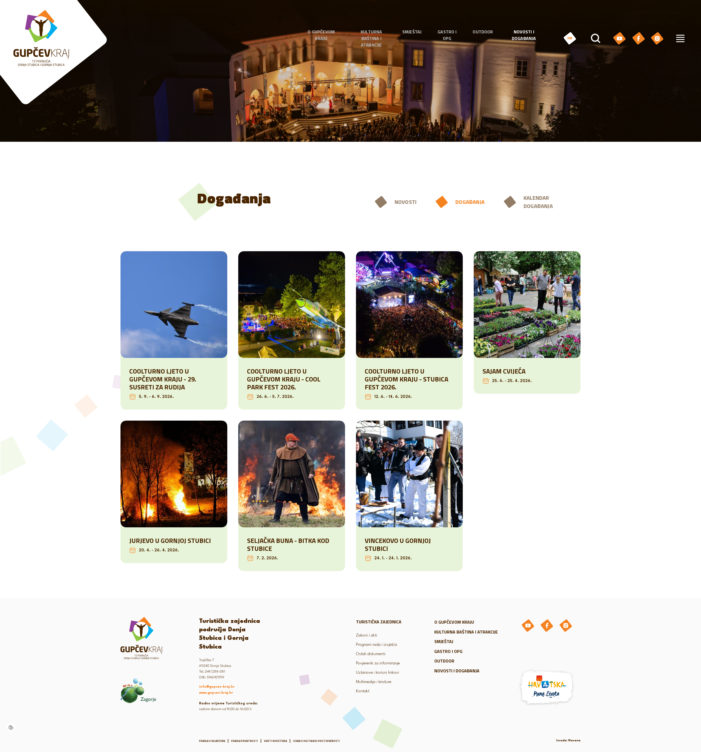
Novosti (405, 202)
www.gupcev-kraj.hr (216, 693)
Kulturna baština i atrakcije (371, 38)
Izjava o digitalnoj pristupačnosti (316, 741)
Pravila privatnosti (244, 741)
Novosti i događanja (524, 35)
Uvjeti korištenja (275, 741)
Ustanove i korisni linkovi (377, 673)
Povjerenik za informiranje (378, 663)
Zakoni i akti (366, 636)
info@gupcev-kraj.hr (217, 687)
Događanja (470, 202)
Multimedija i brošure (373, 682)
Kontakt (362, 691)
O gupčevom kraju (321, 35)
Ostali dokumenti (370, 654)
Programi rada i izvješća (376, 645)
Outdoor (483, 31)
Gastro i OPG (447, 35)
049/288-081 (215, 671)
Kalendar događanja (538, 201)
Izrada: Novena (568, 740)
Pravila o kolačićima (212, 741)
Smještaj (411, 31)
